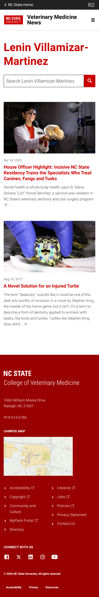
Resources (52, 587)
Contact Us (66, 523)
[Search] (89, 81)
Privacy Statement (72, 515)
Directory (17, 529)
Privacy (33, 587)
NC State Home (20, 5)
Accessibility (13, 587)
